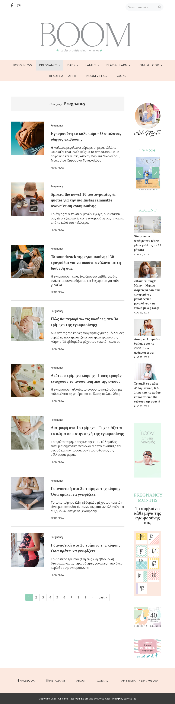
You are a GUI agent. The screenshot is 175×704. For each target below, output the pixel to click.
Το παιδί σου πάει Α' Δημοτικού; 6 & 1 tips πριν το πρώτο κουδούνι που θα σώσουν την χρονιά (147, 392)
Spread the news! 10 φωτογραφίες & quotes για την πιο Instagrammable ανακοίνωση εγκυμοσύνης (83, 200)
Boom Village (97, 76)
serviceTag (130, 698)
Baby (71, 65)
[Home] (87, 37)
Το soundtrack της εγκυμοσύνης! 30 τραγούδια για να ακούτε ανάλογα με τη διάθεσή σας (86, 262)
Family (91, 65)
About (81, 680)
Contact (103, 680)
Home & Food (148, 65)
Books (121, 76)
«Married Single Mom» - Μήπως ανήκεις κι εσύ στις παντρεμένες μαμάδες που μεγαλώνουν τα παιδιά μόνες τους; (147, 294)
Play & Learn (117, 65)
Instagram (57, 680)
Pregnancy (48, 65)
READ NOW (57, 167)
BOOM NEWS (22, 65)
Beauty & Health (63, 76)
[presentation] (139, 172)
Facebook (27, 680)
